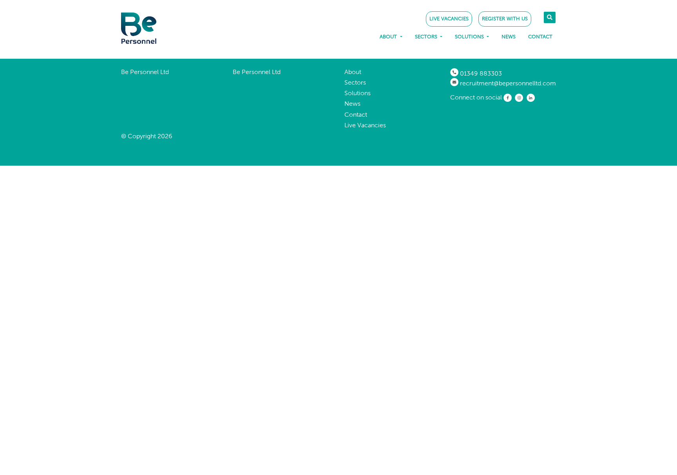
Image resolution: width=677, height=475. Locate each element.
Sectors (427, 37)
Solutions (470, 37)
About (389, 37)
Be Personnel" (152, 28)
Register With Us (505, 19)
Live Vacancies (449, 19)
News (508, 37)
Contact (540, 37)
